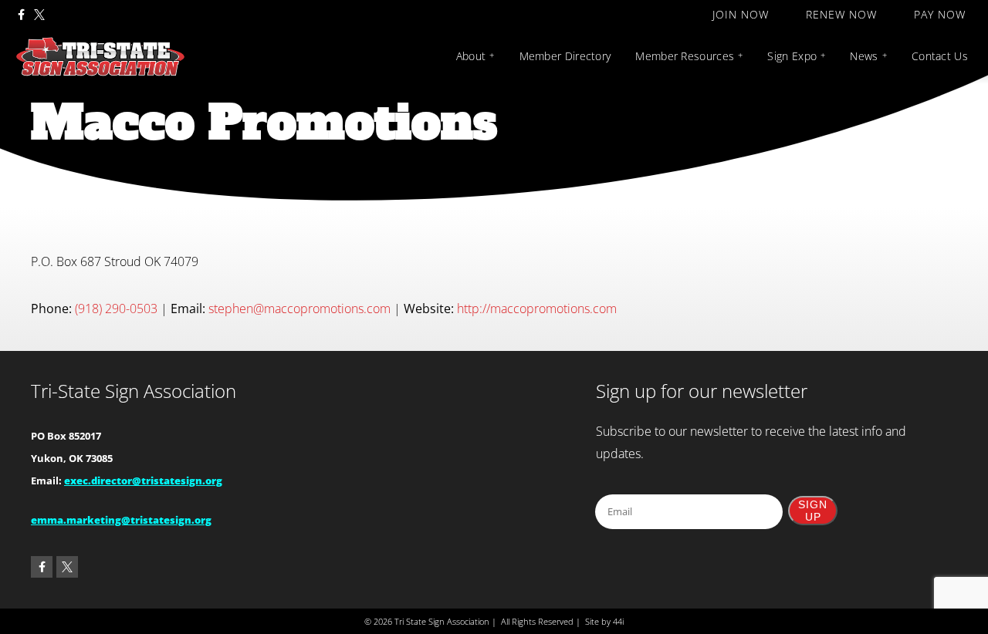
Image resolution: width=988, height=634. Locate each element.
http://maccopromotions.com (537, 308)
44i (618, 621)
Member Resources (684, 56)
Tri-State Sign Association (133, 390)
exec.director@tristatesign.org (143, 480)
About (471, 56)
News (864, 56)
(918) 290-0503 (116, 308)
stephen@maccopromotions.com (299, 308)
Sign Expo (792, 56)
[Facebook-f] (20, 14)
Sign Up (812, 510)
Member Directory (565, 56)
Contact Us (940, 56)
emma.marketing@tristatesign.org (121, 520)
